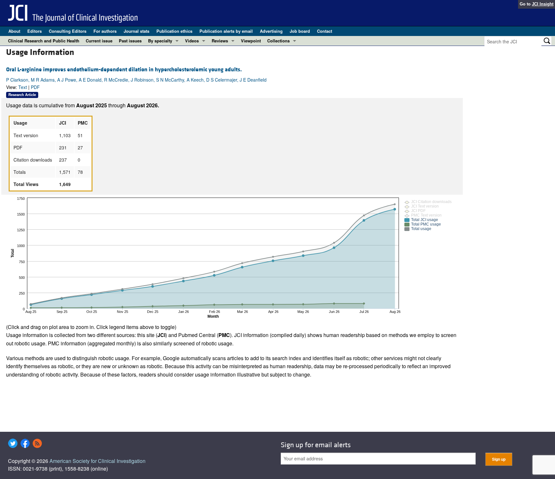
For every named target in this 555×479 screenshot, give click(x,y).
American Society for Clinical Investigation (97, 461)
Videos (192, 41)
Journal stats (136, 31)
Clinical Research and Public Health (43, 41)
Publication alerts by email (226, 31)
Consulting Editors (67, 31)
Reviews (220, 41)
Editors (34, 31)
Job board (300, 31)
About (14, 31)
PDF (35, 87)
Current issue (99, 41)
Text (22, 87)
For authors (105, 31)
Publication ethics (174, 31)
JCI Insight (542, 4)
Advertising (271, 31)
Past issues (130, 41)
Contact (324, 31)
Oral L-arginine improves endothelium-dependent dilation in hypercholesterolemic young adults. (124, 69)
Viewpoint (251, 41)
